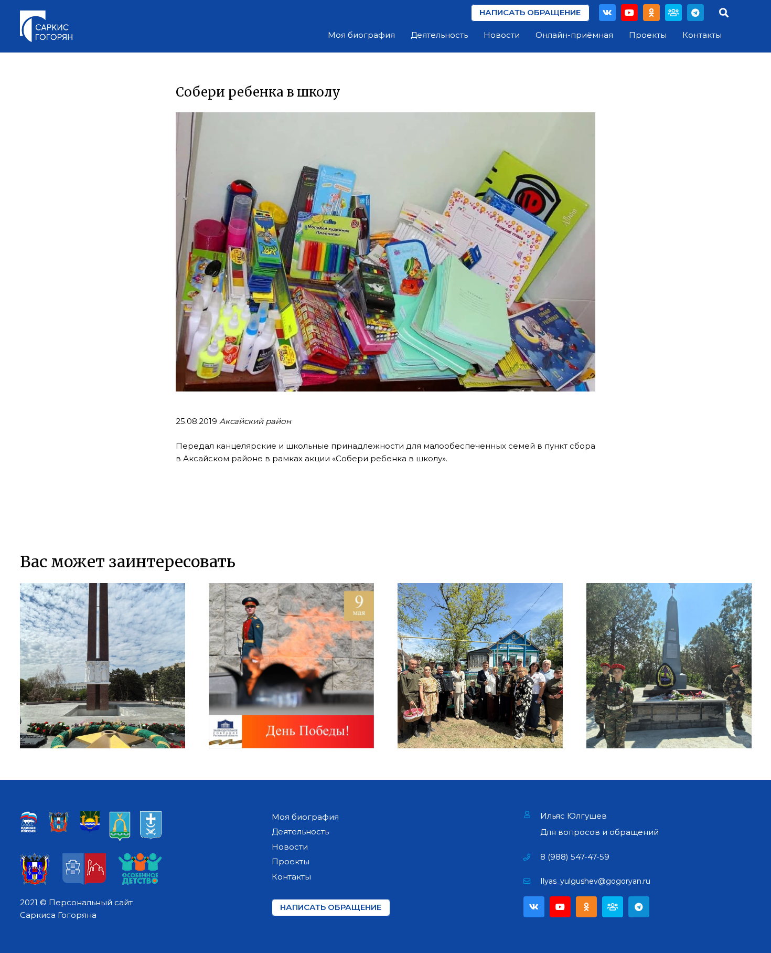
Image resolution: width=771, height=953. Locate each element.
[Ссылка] (46, 26)
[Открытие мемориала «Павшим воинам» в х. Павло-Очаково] (669, 665)
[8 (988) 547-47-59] (532, 857)
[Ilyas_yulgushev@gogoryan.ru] (532, 881)
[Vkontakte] (607, 12)
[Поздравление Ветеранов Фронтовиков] (480, 665)
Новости (290, 847)
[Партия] (673, 12)
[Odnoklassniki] (651, 12)
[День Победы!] (291, 665)
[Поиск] (723, 13)
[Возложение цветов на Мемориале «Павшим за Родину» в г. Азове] (102, 665)
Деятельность (300, 831)
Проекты (290, 861)
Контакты (291, 877)
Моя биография (305, 817)
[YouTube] (629, 12)
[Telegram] (695, 12)
